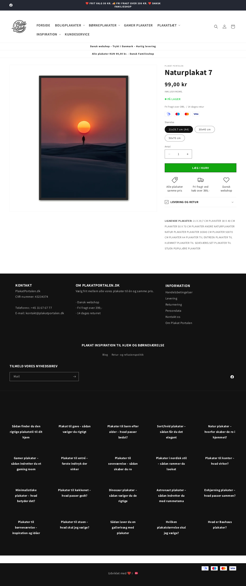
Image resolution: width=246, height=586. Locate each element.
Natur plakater (175, 232)
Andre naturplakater (219, 226)
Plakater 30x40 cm (199, 232)
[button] (69, 25)
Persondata (173, 311)
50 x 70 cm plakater (191, 226)
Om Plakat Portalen (178, 323)
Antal (167, 146)
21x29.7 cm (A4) (179, 129)
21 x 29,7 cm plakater (207, 221)
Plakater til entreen (200, 237)
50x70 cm (175, 138)
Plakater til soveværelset (195, 243)
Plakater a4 (177, 237)
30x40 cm (205, 129)
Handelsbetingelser (179, 292)
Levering (171, 298)
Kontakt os (172, 317)
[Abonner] (74, 376)
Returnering (173, 304)
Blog (105, 354)
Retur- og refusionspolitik (128, 354)
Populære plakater (187, 248)
